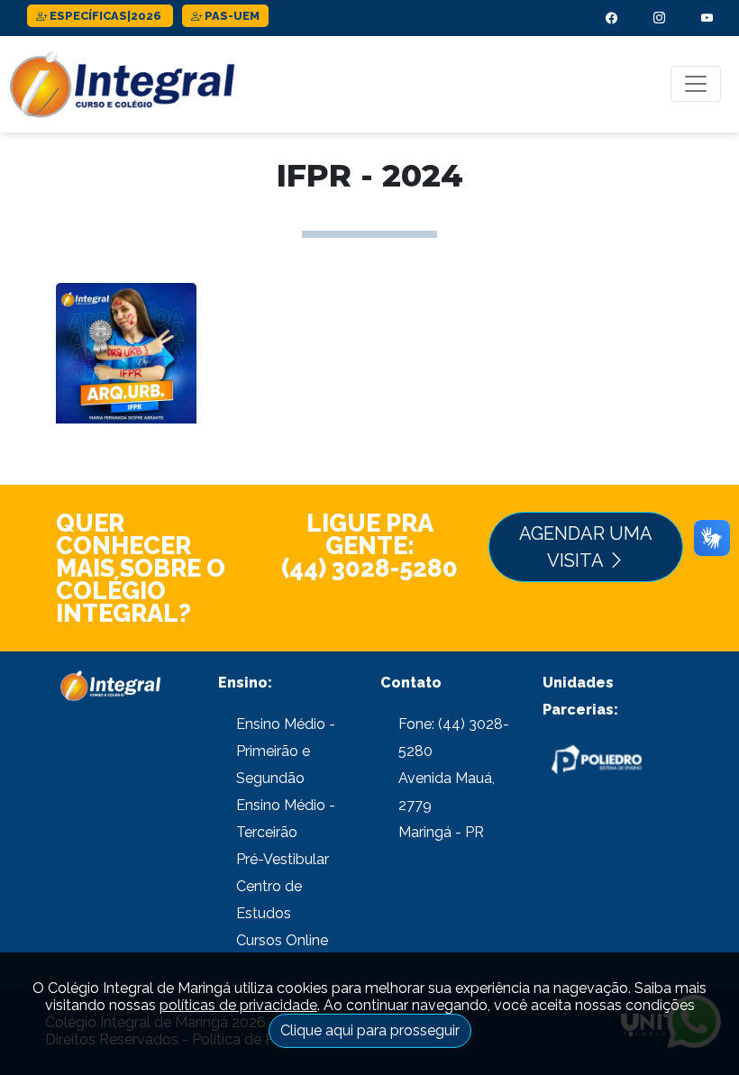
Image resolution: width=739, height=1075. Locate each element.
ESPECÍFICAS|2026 (105, 16)
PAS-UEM (231, 16)
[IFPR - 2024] (126, 373)
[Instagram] (659, 18)
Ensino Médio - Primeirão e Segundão (285, 751)
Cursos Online (282, 940)
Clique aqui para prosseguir (370, 1030)
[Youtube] (707, 18)
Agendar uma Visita (585, 547)
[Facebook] (611, 18)
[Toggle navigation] (696, 84)
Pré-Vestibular (282, 859)
